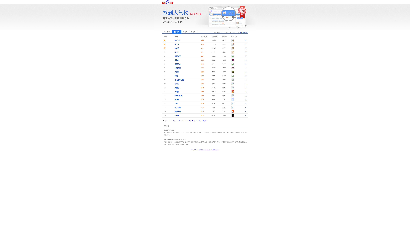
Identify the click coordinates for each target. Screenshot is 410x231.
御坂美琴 (178, 56)
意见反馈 (207, 150)
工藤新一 (178, 88)
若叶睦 (177, 100)
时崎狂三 (178, 68)
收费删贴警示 (215, 150)
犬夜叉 (177, 72)
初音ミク (178, 40)
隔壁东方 (178, 64)
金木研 (177, 84)
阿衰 (176, 76)
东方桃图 (178, 107)
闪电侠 (177, 92)
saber (176, 52)
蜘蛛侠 (177, 60)
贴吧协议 (201, 150)
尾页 (204, 121)
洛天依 (177, 44)
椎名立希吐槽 (179, 80)
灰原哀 (177, 48)
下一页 (198, 121)
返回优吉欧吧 (244, 32)
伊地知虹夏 (178, 96)
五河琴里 (178, 111)
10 (193, 121)
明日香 (177, 115)
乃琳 (176, 103)
